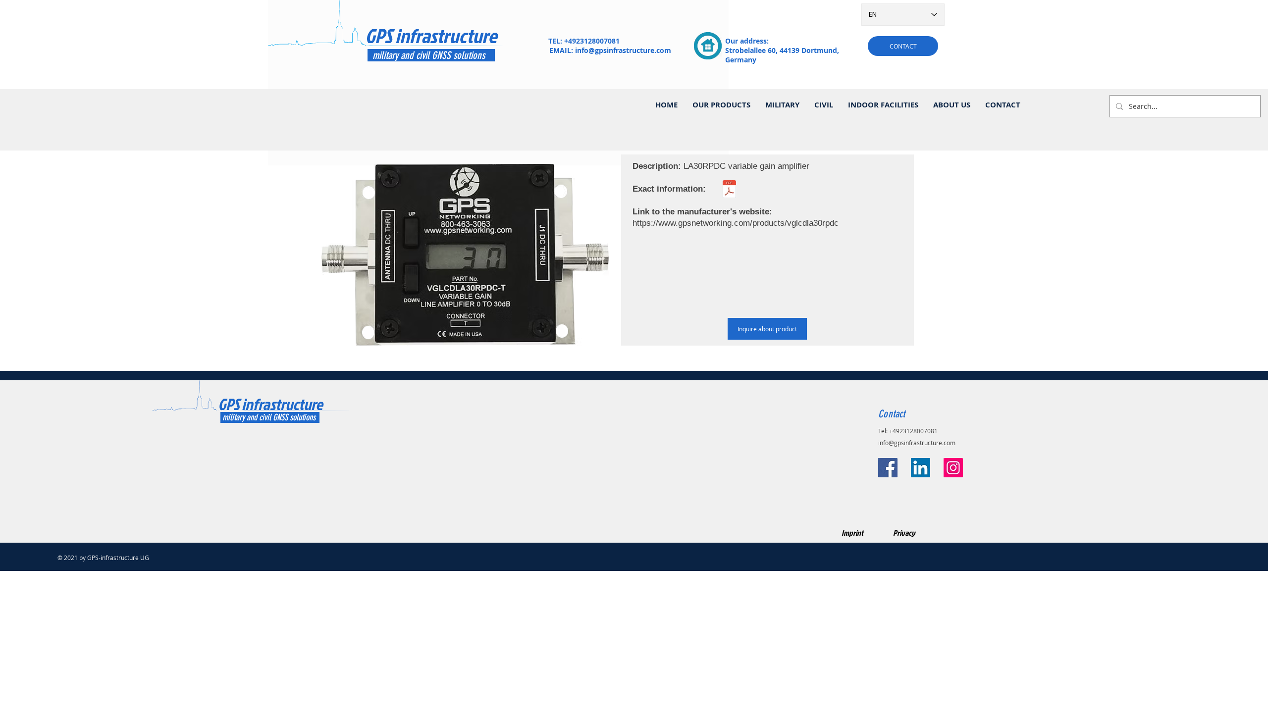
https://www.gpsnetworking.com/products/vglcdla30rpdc (736, 223)
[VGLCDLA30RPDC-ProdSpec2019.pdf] (729, 190)
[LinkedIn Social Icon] (920, 467)
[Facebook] (888, 467)
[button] (721, 105)
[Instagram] (953, 467)
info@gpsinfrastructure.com (623, 50)
